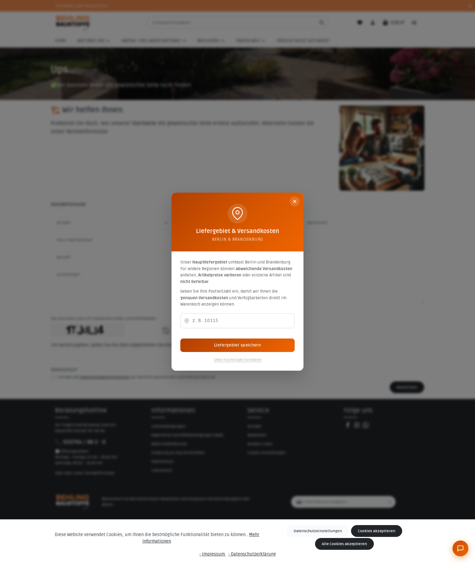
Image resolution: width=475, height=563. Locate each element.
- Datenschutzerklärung (252, 554)
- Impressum (212, 554)
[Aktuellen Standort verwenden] (186, 320)
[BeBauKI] (460, 548)
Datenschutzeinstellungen (318, 531)
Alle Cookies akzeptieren (344, 544)
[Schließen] (295, 201)
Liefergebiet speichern (237, 345)
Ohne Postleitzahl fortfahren (237, 360)
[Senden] (460, 529)
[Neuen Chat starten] (449, 450)
